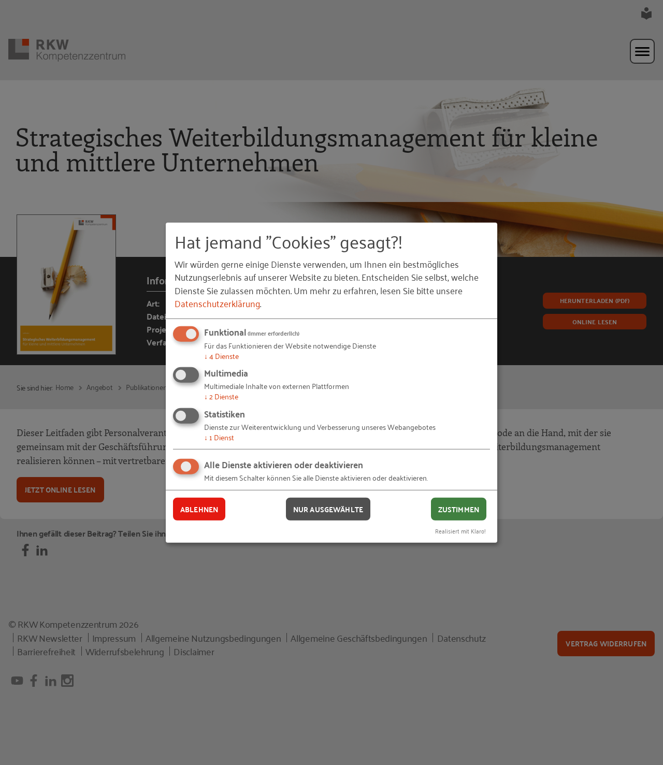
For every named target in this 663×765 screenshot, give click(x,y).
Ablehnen (199, 508)
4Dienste (221, 355)
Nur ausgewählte (328, 508)
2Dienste (221, 395)
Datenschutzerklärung (217, 303)
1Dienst (219, 436)
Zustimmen (458, 508)
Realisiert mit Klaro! (460, 530)
